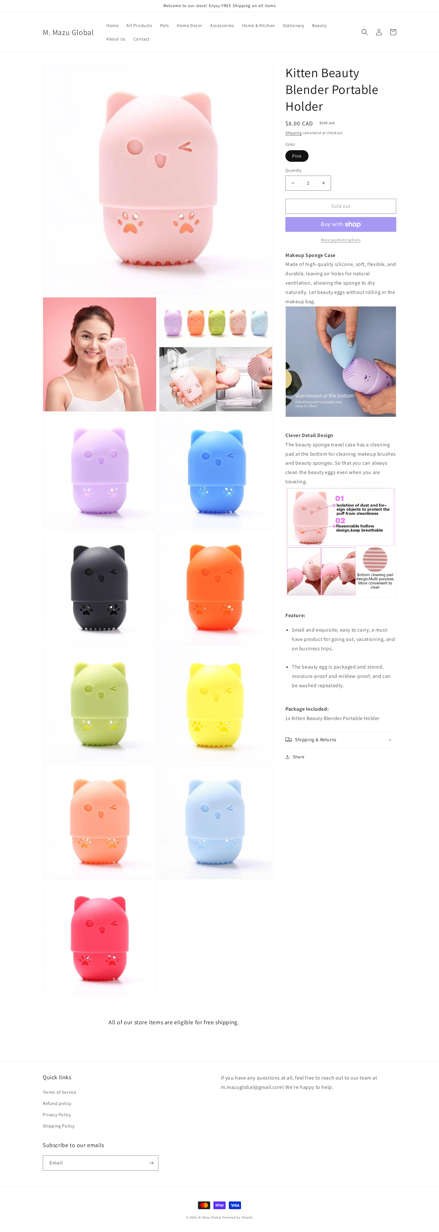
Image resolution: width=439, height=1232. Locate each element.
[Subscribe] (151, 1163)
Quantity (293, 170)
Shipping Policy (59, 1126)
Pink (297, 156)
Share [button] (299, 757)
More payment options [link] (341, 239)
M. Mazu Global (209, 1217)
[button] (365, 32)
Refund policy (57, 1103)
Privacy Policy (57, 1115)
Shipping (293, 132)
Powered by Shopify (237, 1217)
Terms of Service (59, 1092)
